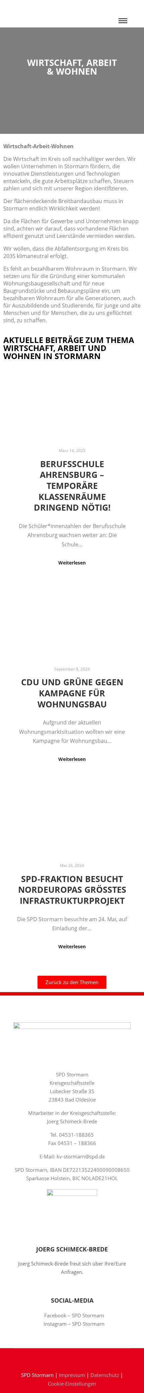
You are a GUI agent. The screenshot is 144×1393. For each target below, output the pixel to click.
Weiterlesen (72, 562)
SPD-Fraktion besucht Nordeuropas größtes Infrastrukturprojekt (72, 889)
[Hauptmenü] (123, 20)
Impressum (72, 1375)
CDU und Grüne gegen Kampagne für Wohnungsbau (72, 692)
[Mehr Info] (123, 6)
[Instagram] (77, 1358)
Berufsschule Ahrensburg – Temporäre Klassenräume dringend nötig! (72, 485)
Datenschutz (104, 1375)
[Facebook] (67, 1358)
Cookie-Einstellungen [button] (72, 1383)
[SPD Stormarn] (33, 13)
